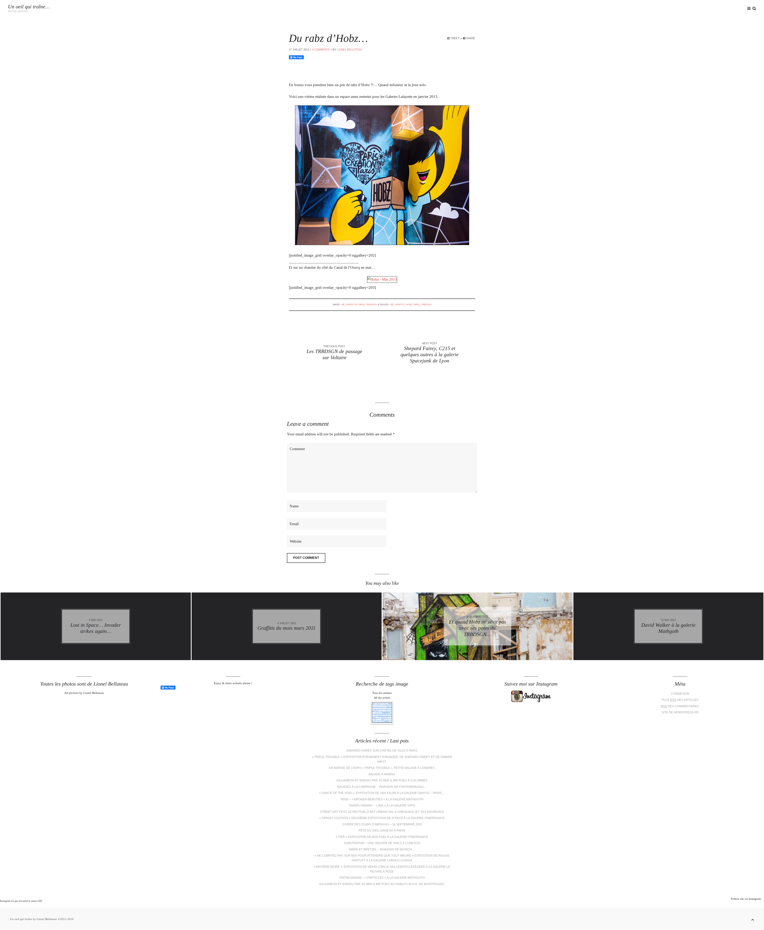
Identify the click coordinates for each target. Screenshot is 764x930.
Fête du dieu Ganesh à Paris (382, 830)
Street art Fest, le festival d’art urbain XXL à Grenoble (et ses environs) (382, 811)
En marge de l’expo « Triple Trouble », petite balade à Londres (382, 767)
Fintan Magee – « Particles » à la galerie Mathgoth (382, 877)
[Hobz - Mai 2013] (382, 279)
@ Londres (658, 8)
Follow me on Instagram (746, 898)
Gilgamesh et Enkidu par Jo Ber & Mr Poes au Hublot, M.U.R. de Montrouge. (382, 884)
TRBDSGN (371, 304)
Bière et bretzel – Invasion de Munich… (382, 849)
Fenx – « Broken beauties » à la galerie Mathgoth (382, 799)
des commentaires (680, 706)
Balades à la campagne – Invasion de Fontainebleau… (382, 786)
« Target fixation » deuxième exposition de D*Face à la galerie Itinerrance (382, 818)
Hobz (409, 304)
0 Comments (320, 49)
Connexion (680, 693)
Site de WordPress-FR (680, 712)
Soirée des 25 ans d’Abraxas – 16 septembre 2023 (382, 824)
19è (343, 304)
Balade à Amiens (382, 774)
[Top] (752, 919)
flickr (391, 906)
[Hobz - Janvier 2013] (382, 244)
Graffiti (400, 304)
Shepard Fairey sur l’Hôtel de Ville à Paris (382, 750)
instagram (385, 906)
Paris (362, 304)
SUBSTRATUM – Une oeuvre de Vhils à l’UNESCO (382, 843)
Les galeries (588, 8)
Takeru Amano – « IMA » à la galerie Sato (382, 805)
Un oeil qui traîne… (29, 7)
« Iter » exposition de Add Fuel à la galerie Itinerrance (382, 837)
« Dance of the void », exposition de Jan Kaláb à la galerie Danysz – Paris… (382, 793)
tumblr (397, 906)
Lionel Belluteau (703, 8)
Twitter (367, 906)
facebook (373, 906)
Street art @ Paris (633, 8)
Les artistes (539, 8)
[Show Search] (753, 8)
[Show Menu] (747, 8)
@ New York (678, 8)
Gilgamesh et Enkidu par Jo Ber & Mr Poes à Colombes (382, 780)
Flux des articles (680, 699)
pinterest (379, 906)
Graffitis (608, 8)
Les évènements (564, 8)
